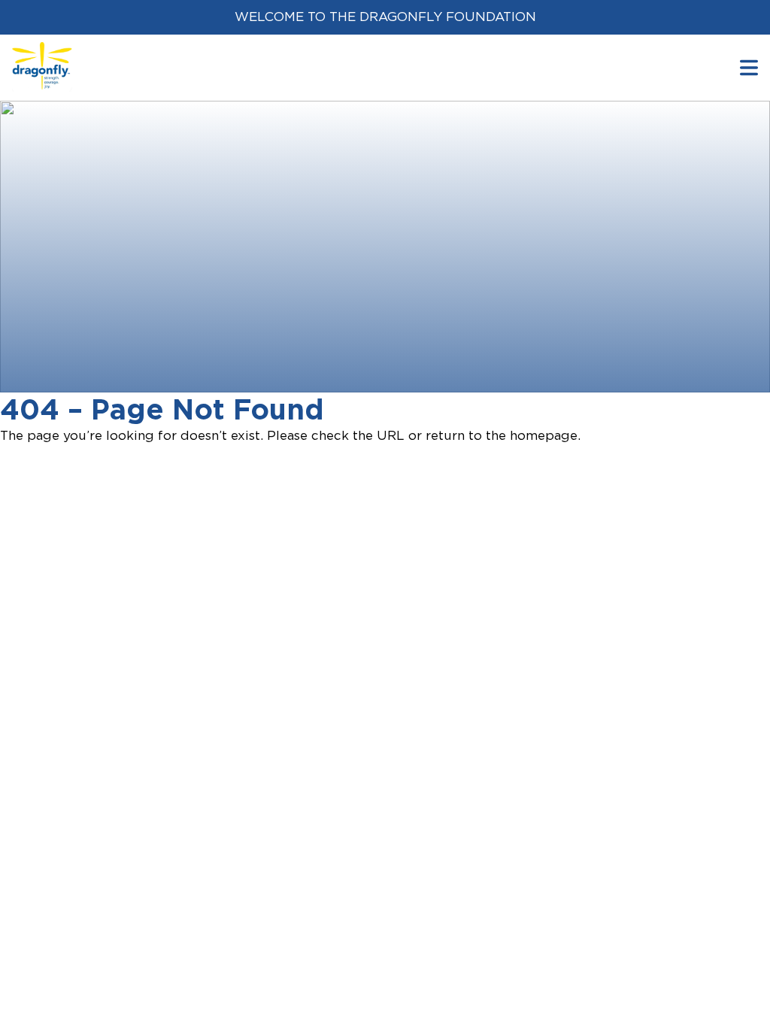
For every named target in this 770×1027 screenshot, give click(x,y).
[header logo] (42, 51)
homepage (544, 435)
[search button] (749, 67)
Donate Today (95, 345)
